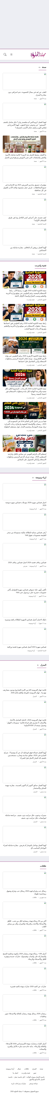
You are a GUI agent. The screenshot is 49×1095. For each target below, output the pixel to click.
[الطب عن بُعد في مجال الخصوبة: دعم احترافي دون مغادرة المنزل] (24, 86)
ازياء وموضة (41, 477)
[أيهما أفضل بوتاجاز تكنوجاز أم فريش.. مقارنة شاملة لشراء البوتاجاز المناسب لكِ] (24, 839)
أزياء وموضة (33, 509)
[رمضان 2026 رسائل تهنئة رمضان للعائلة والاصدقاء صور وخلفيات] (24, 1008)
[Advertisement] (24, 24)
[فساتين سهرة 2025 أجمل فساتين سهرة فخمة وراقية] (24, 640)
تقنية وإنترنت (31, 299)
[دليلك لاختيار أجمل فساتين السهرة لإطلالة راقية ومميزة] (24, 612)
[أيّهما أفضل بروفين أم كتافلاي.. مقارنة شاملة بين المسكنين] (24, 242)
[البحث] (5, 54)
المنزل (43, 665)
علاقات (34, 897)
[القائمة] (11, 54)
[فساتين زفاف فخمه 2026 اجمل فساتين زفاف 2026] (24, 555)
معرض (25, 566)
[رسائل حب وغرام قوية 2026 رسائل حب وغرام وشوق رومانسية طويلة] (24, 885)
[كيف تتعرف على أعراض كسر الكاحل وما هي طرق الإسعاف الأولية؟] (24, 212)
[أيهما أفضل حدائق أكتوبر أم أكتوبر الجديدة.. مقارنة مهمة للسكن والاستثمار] (24, 779)
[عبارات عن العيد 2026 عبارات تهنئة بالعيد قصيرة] (24, 979)
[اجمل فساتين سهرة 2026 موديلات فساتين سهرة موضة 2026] (24, 497)
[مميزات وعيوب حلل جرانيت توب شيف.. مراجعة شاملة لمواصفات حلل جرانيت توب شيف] (24, 809)
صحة (44, 67)
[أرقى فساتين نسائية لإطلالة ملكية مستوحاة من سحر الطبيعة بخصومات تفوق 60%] (24, 527)
